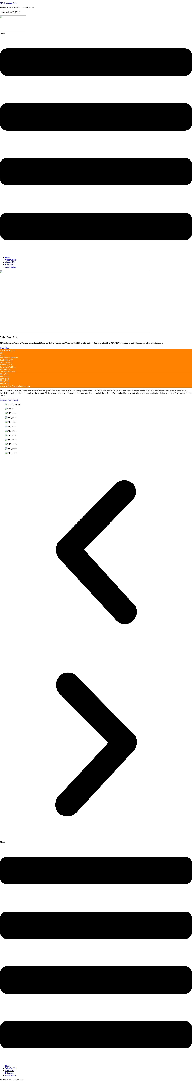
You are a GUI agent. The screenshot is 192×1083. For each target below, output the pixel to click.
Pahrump (9, 264)
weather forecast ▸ (15, 386)
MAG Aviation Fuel (8, 3)
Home (7, 257)
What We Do (10, 260)
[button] (96, 143)
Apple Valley (10, 267)
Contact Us (9, 262)
